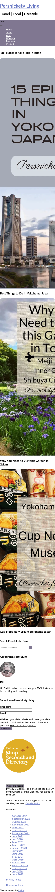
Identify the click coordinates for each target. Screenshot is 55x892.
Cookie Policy (33, 803)
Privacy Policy (13, 879)
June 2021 (17, 836)
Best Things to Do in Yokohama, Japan (24, 293)
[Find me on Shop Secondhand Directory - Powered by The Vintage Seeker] (19, 774)
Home (9, 30)
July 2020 (17, 839)
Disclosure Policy (15, 885)
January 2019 (19, 868)
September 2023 (21, 819)
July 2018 (17, 871)
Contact (10, 44)
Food (8, 35)
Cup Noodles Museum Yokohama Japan (25, 631)
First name (5, 707)
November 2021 (20, 833)
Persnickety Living (19, 6)
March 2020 (18, 845)
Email (3, 713)
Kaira (21, 890)
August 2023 (19, 822)
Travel (9, 33)
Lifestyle (10, 38)
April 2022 (18, 827)
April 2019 (18, 859)
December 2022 (20, 824)
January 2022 (19, 830)
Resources (11, 41)
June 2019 (17, 854)
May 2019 (17, 857)
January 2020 (19, 848)
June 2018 (17, 874)
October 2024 (19, 816)
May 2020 (17, 842)
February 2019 (20, 865)
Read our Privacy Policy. (23, 725)
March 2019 (18, 862)
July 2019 (17, 851)
